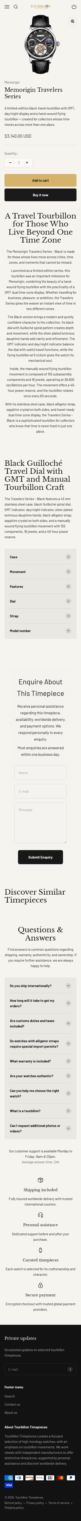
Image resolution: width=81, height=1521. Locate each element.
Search (9, 1396)
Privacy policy (35, 1503)
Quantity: (11, 153)
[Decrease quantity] (10, 162)
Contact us (12, 1404)
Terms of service (59, 1503)
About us (10, 1412)
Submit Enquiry (40, 857)
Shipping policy (14, 1507)
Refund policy (13, 1503)
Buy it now (40, 195)
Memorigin (12, 82)
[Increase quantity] (27, 162)
